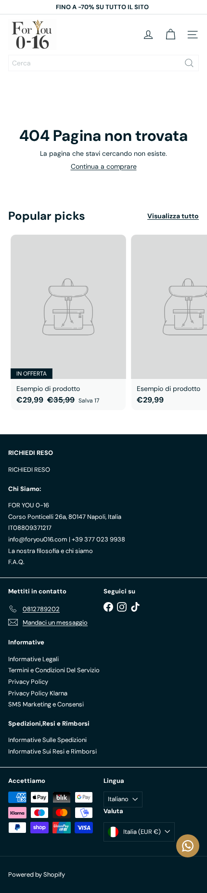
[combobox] (103, 63)
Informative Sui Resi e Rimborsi (52, 751)
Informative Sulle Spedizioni (47, 740)
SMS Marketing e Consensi (46, 704)
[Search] (189, 63)
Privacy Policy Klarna (37, 693)
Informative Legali (33, 659)
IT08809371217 (30, 528)
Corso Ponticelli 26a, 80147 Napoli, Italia (64, 517)
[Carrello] (170, 35)
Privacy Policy (28, 682)
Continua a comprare (104, 166)
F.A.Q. (16, 562)
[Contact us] (187, 845)
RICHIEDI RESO (29, 469)
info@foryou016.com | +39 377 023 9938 (66, 539)
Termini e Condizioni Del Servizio (54, 670)
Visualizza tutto (173, 216)
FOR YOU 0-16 (28, 505)
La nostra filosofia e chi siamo (50, 551)
